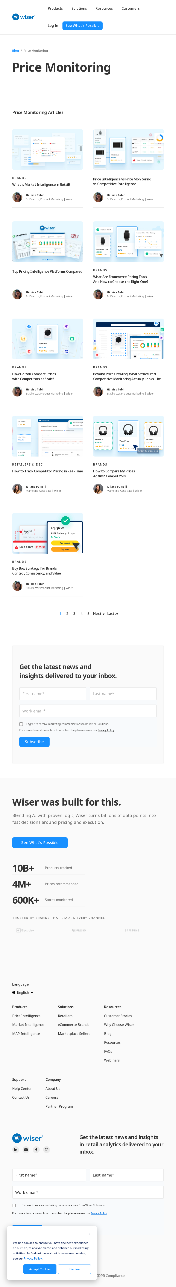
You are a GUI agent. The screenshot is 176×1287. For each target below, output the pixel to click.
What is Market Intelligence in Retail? (41, 184)
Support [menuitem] (19, 1079)
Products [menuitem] (19, 1006)
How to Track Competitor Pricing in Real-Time (47, 471)
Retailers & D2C (27, 464)
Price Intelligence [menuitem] (26, 1015)
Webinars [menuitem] (112, 1060)
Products (55, 8)
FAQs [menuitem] (108, 1051)
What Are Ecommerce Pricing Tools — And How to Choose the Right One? (122, 279)
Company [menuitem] (53, 1079)
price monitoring (36, 50)
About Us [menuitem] (53, 1088)
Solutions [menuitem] (66, 1006)
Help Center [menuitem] (22, 1088)
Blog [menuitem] (107, 1033)
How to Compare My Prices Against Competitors (114, 473)
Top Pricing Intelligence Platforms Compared (47, 271)
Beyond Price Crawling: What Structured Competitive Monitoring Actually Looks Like (127, 376)
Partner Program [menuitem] (59, 1106)
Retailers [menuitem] (65, 1015)
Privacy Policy (33, 1258)
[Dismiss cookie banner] (89, 1234)
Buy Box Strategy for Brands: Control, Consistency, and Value (36, 570)
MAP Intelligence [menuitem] (26, 1033)
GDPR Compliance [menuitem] (110, 1275)
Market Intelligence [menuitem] (28, 1024)
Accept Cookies (40, 1269)
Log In (53, 25)
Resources (104, 8)
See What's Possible (82, 25)
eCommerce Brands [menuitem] (73, 1024)
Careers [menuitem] (52, 1097)
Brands (19, 178)
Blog (15, 50)
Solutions (79, 8)
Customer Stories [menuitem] (118, 1015)
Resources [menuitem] (112, 1006)
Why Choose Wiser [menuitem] (119, 1024)
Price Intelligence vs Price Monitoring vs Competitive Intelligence (122, 181)
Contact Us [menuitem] (21, 1097)
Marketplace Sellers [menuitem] (74, 1033)
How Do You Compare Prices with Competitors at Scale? (34, 376)
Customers (130, 8)
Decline (75, 1269)
